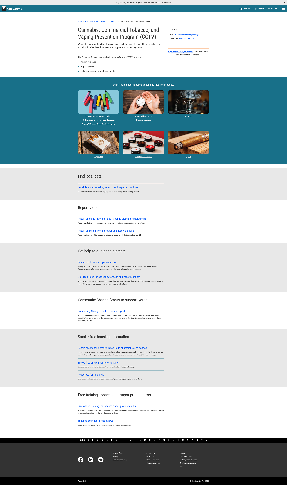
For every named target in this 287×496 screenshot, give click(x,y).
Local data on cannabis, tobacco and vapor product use (108, 187)
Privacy (115, 456)
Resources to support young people (97, 262)
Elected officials (152, 460)
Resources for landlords (91, 374)
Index (82, 440)
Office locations (186, 456)
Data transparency (120, 460)
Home (80, 21)
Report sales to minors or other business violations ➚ (107, 230)
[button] (284, 2)
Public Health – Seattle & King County (99, 21)
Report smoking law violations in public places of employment (112, 218)
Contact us (150, 453)
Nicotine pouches (143, 120)
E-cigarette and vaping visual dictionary (99, 120)
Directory (150, 456)
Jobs (181, 466)
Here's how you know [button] (163, 2)
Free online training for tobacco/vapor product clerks (107, 406)
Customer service (153, 463)
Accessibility (82, 481)
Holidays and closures (188, 460)
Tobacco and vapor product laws (95, 420)
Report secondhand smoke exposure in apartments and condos (112, 348)
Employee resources (188, 463)
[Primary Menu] (283, 8)
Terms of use (118, 453)
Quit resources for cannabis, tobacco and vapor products (109, 276)
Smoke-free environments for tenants (98, 362)
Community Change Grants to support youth (102, 311)
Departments (185, 453)
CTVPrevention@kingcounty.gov (187, 34)
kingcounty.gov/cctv (186, 38)
